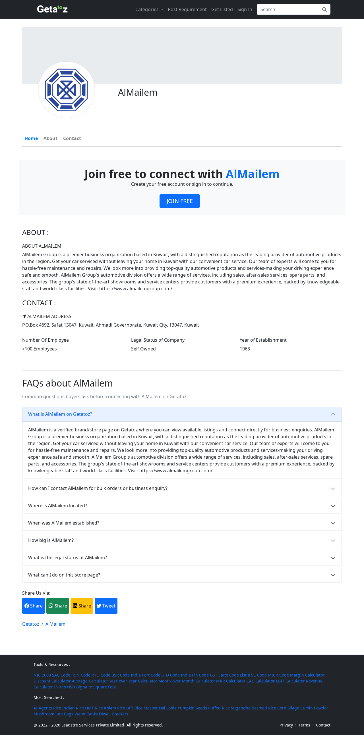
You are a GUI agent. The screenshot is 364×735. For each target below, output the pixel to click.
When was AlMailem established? (63, 523)
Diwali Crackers (113, 714)
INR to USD (64, 687)
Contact (72, 138)
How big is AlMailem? (51, 540)
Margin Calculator (307, 675)
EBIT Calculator (290, 681)
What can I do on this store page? (64, 575)
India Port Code (145, 675)
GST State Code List (228, 675)
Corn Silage (288, 708)
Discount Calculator (52, 681)
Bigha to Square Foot (96, 687)
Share (36, 606)
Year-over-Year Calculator (133, 681)
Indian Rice (73, 708)
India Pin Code (195, 675)
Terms (304, 725)
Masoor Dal (154, 708)
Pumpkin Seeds (192, 708)
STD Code (171, 675)
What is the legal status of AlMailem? (67, 557)
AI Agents (43, 708)
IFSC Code (257, 675)
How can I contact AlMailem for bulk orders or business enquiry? (97, 488)
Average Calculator (90, 681)
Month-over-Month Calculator (186, 681)
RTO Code (101, 675)
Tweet (108, 606)
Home (31, 138)
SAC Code (61, 675)
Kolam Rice (114, 708)
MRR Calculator (230, 681)
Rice (57, 708)
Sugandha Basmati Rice (253, 708)
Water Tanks (86, 714)
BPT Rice (134, 708)
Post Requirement (187, 9)
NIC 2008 (42, 675)
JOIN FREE (180, 201)
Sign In (244, 9)
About (50, 138)
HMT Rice (94, 708)
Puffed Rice (219, 708)
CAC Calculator (261, 681)
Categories (147, 9)
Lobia (171, 708)
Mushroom (44, 714)
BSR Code (120, 675)
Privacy (286, 725)
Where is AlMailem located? (57, 505)
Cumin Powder (314, 708)
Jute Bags (64, 714)
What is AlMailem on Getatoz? (60, 414)
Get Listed (222, 9)
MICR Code (278, 675)
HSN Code (80, 675)
